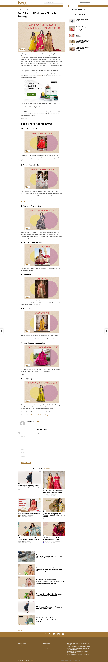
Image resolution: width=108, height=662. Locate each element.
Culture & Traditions (43, 554)
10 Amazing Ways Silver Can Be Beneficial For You (82, 48)
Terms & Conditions (64, 660)
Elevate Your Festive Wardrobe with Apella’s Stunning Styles (81, 28)
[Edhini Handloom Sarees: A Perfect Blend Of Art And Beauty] (29, 529)
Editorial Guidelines (46, 643)
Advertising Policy (46, 648)
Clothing (46, 468)
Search (61, 3)
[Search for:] (53, 3)
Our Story (20, 645)
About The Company (22, 643)
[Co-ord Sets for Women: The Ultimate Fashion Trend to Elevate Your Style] (54, 505)
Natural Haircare (49, 6)
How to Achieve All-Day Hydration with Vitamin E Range (78, 646)
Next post (20, 630)
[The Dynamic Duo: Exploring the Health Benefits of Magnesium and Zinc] (26, 594)
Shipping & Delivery (73, 660)
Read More (78, 37)
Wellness (58, 6)
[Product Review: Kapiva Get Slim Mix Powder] (26, 620)
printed (49, 195)
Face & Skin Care (42, 567)
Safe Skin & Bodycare (37, 6)
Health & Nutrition (24, 6)
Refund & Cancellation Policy (84, 660)
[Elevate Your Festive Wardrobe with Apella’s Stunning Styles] (54, 480)
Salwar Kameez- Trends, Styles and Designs (38, 415)
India (40, 75)
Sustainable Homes (60, 554)
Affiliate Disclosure (46, 645)
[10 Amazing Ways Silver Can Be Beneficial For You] (72, 49)
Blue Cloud (31, 660)
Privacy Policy (45, 647)
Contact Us (20, 647)
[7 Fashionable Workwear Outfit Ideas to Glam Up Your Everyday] (29, 477)
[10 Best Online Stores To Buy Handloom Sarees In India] (54, 529)
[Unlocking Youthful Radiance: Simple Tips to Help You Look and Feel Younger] (26, 581)
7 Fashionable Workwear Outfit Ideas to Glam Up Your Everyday (83, 20)
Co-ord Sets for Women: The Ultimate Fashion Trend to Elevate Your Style (54, 515)
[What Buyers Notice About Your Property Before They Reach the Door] (26, 556)
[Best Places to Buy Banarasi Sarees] (29, 505)
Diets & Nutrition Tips (43, 617)
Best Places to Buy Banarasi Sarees (29, 513)
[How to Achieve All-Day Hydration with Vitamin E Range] (26, 569)
